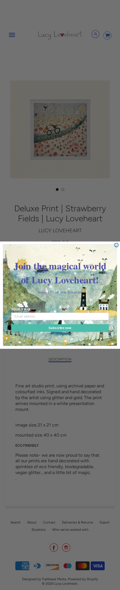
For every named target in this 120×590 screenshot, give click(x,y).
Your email (21, 309)
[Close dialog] (116, 245)
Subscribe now (60, 328)
